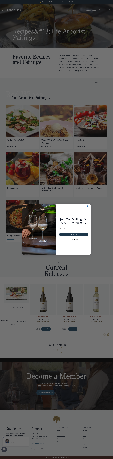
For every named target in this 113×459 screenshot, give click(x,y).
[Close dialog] (88, 206)
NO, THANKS (74, 239)
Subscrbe (74, 234)
